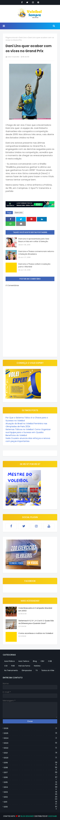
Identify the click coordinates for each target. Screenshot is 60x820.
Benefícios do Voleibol (16, 435)
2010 (30, 806)
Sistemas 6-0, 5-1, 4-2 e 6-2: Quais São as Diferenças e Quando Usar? (36, 622)
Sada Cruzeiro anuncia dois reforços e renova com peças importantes (28, 440)
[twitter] (27, 2)
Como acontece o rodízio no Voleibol (35, 633)
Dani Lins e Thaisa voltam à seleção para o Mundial (34, 265)
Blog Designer (27, 816)
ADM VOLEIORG (13, 57)
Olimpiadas (27, 670)
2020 (30, 757)
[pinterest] (38, 2)
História (37, 666)
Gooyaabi (52, 816)
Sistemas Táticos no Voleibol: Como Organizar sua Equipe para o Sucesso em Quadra (28, 431)
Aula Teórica (23, 661)
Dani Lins (23, 37)
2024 (30, 738)
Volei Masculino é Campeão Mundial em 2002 (35, 609)
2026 (30, 728)
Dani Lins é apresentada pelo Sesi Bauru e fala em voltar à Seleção (33, 240)
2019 (30, 762)
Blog (35, 661)
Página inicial (11, 37)
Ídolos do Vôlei (47, 670)
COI (5, 666)
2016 (30, 777)
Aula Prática (9, 661)
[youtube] (48, 526)
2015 (30, 782)
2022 (30, 748)
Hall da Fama (24, 666)
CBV (42, 661)
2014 (30, 787)
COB (50, 661)
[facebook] (21, 2)
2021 (30, 752)
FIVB (13, 666)
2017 (30, 772)
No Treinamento (11, 670)
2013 (30, 792)
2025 (30, 733)
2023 (30, 743)
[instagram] (33, 2)
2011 (30, 802)
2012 (30, 797)
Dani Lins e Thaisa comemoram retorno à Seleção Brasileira (36, 252)
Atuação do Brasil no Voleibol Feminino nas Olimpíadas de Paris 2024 (26, 425)
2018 (30, 767)
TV (37, 670)
